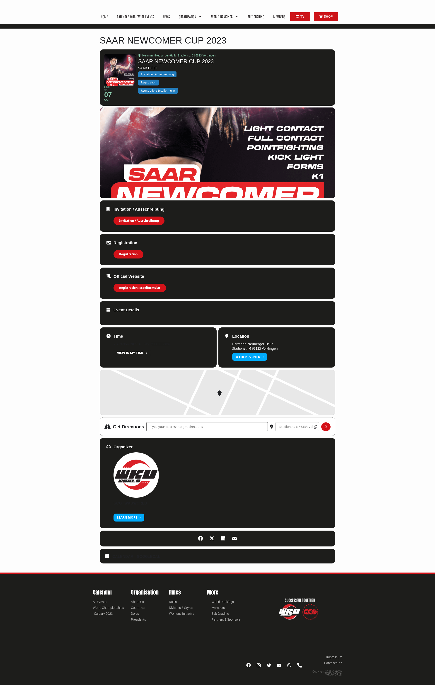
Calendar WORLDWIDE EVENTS (135, 16)
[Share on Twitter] (212, 538)
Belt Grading (255, 16)
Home (104, 16)
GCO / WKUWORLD (130, 503)
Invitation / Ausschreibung (139, 221)
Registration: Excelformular (139, 288)
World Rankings (221, 16)
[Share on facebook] (200, 538)
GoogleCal (148, 556)
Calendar (122, 556)
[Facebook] (248, 665)
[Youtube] (279, 665)
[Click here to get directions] (326, 426)
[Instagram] (258, 665)
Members (279, 16)
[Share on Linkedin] (223, 538)
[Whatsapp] (289, 665)
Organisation (187, 16)
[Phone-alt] (299, 665)
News (166, 16)
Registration (128, 254)
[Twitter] (268, 665)
